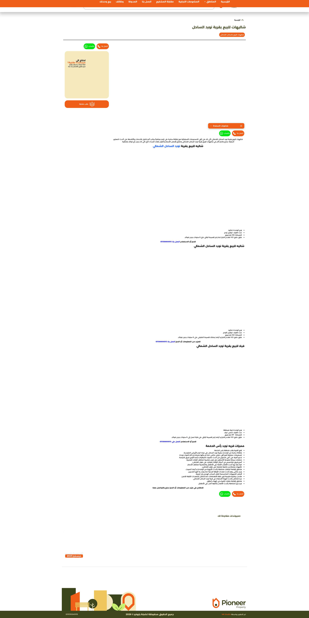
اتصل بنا (240, 133)
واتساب (227, 133)
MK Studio (226, 614)
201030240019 (72, 614)
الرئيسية (237, 20)
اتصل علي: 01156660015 (170, 441)
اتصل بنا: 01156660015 (170, 242)
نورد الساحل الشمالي (166, 146)
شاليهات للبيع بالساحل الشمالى (232, 35)
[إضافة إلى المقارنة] (73, 533)
